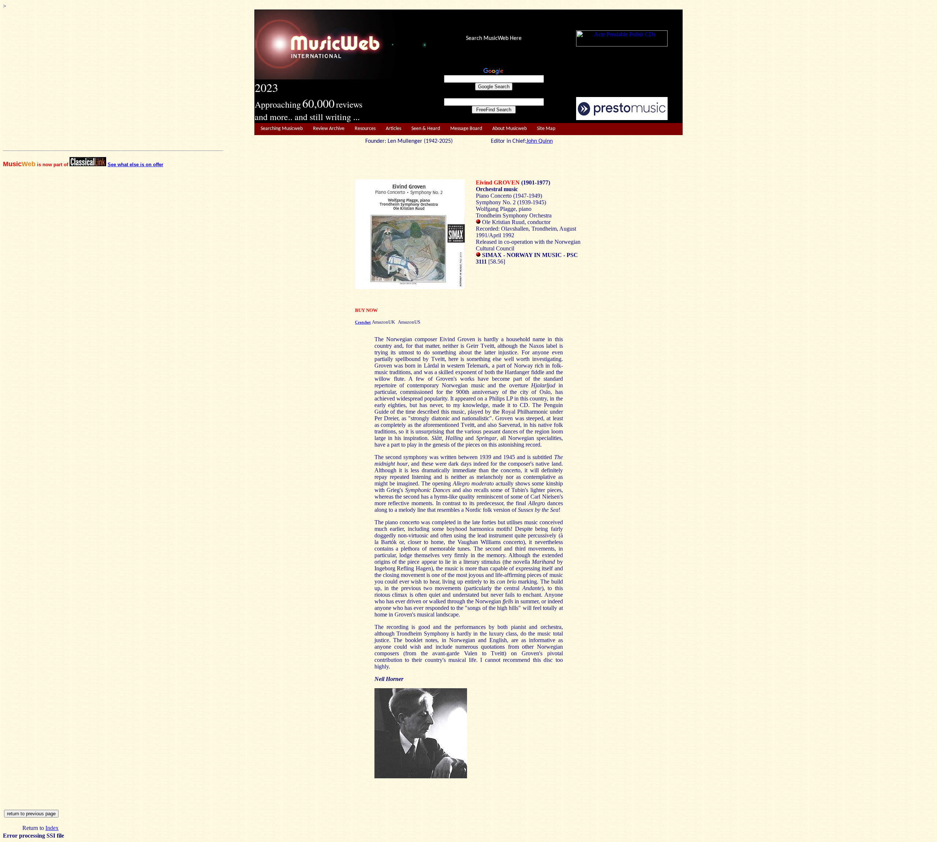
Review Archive (328, 128)
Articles (393, 128)
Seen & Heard (425, 128)
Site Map (546, 128)
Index (52, 828)
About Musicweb (509, 128)
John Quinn (539, 141)
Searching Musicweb (282, 128)
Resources (365, 128)
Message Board (466, 128)
